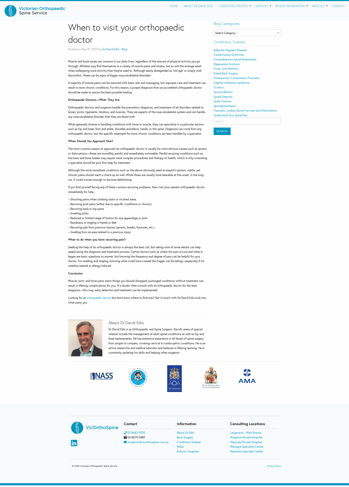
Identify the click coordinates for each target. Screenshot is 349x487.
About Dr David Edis (198, 6)
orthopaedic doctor (99, 298)
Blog (124, 49)
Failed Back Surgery (226, 73)
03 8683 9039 (136, 432)
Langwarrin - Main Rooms (245, 432)
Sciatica (219, 87)
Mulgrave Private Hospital (246, 437)
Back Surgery (185, 437)
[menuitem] (174, 6)
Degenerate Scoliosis (227, 64)
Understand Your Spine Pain (230, 115)
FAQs (180, 446)
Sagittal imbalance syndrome (231, 82)
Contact (338, 6)
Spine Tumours (222, 101)
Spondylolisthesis (225, 106)
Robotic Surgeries (188, 451)
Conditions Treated (233, 6)
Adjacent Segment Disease (230, 50)
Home (174, 6)
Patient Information (290, 6)
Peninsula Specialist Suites (246, 451)
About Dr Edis (185, 432)
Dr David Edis (110, 49)
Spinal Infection (223, 92)
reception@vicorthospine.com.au (147, 442)
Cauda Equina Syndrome (229, 54)
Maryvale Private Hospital (246, 442)
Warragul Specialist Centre (246, 446)
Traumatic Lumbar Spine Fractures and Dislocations (245, 110)
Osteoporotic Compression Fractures (236, 78)
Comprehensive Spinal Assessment (235, 59)
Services (261, 6)
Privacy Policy (274, 466)
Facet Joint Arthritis (226, 68)
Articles (318, 6)
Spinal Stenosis (223, 96)
